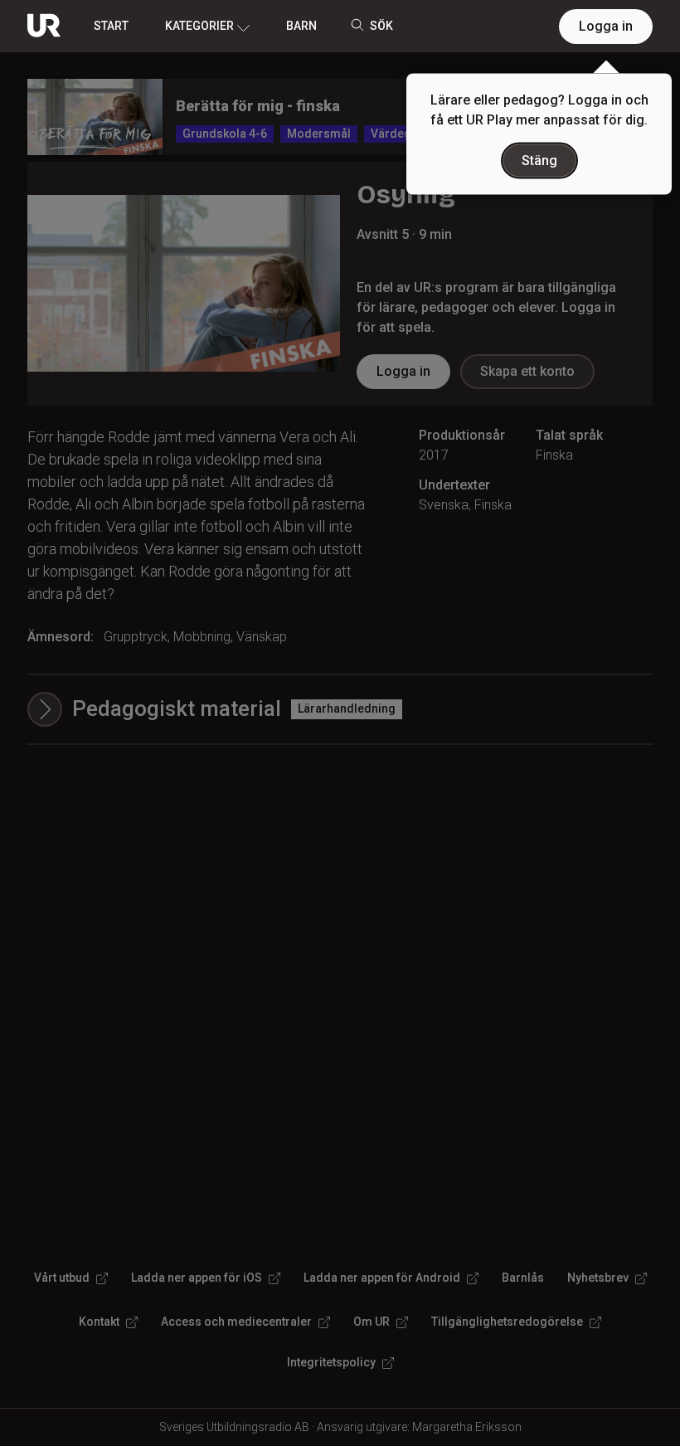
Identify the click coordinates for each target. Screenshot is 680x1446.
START (111, 25)
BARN (301, 25)
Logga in (606, 26)
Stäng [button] (539, 160)
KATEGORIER (199, 25)
